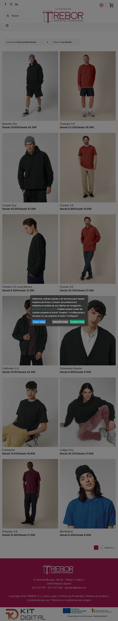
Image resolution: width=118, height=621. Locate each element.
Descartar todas (60, 322)
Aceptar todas (77, 322)
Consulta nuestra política (44, 309)
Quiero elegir (39, 322)
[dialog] (59, 310)
